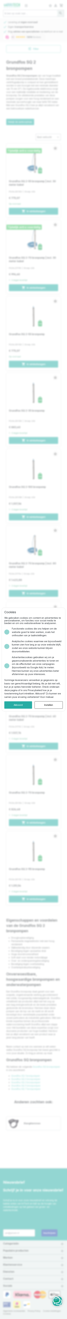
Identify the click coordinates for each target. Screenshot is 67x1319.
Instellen (48, 705)
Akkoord (18, 705)
